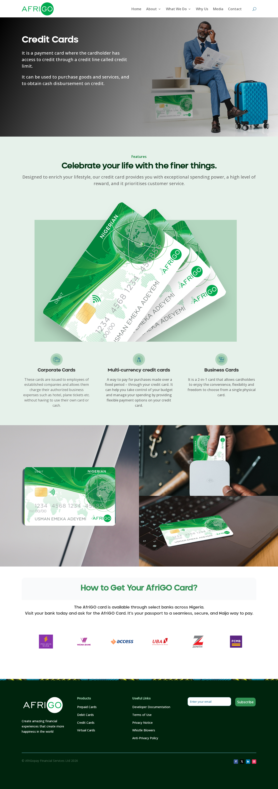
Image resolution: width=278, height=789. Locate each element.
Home (136, 9)
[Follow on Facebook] (236, 761)
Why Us (202, 9)
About (151, 9)
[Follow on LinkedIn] (248, 761)
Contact (235, 9)
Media (218, 9)
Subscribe (245, 702)
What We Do (176, 9)
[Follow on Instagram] (254, 761)
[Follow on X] (242, 761)
